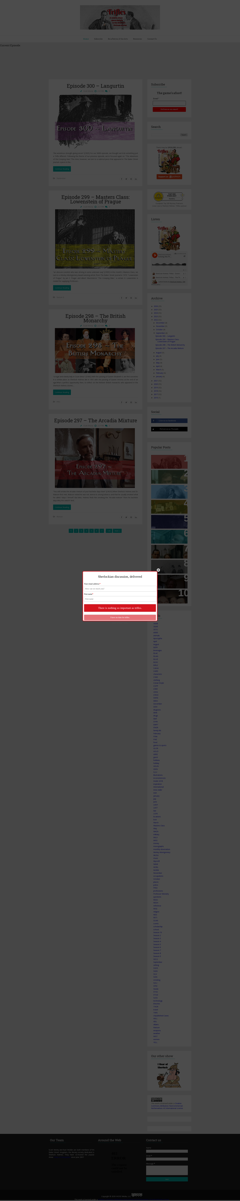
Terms (118, 623)
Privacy (125, 623)
